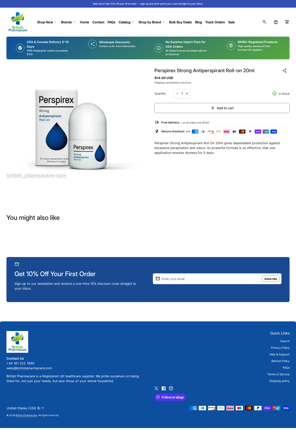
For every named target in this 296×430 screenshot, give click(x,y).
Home (84, 22)
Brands (68, 22)
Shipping (159, 82)
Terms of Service (278, 374)
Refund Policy (280, 361)
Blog (198, 22)
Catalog (127, 22)
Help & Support (279, 354)
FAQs (111, 22)
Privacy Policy (280, 347)
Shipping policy (279, 381)
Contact (98, 22)
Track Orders (216, 22)
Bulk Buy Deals (180, 22)
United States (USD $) (25, 408)
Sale (231, 22)
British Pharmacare (26, 415)
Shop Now (47, 22)
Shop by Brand (152, 22)
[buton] (25, 408)
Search (285, 341)
